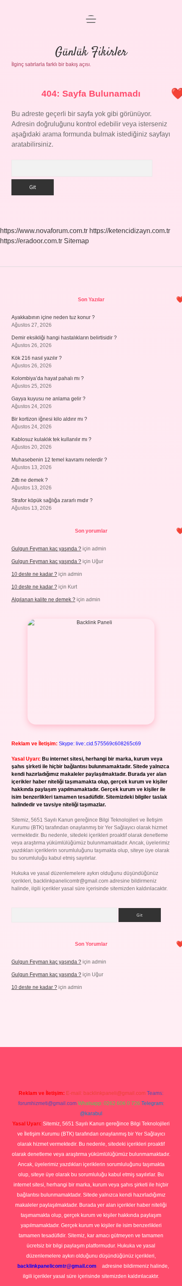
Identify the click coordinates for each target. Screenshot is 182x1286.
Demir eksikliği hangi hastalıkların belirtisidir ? (64, 338)
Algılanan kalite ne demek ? (43, 600)
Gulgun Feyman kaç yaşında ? (46, 549)
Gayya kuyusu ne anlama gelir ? (48, 399)
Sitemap (76, 240)
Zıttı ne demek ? (29, 480)
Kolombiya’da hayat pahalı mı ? (47, 378)
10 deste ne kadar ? (34, 574)
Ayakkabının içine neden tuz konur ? (53, 317)
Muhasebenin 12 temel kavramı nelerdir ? (59, 460)
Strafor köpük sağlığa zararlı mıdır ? (52, 500)
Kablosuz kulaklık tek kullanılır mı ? (51, 439)
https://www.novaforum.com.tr (44, 230)
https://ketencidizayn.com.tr (129, 230)
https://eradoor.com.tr (31, 240)
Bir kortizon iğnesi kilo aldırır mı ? (49, 419)
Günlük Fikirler (91, 52)
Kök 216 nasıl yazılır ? (36, 358)
